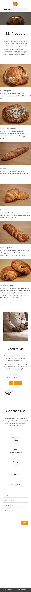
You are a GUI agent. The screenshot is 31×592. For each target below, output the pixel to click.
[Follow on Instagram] (11, 383)
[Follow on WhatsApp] (20, 383)
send (24, 522)
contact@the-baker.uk (15, 452)
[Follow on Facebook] (16, 383)
